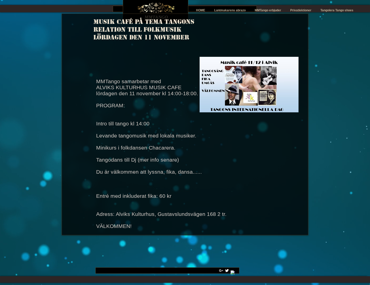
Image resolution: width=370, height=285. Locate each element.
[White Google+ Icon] (221, 270)
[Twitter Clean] (227, 270)
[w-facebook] (233, 272)
